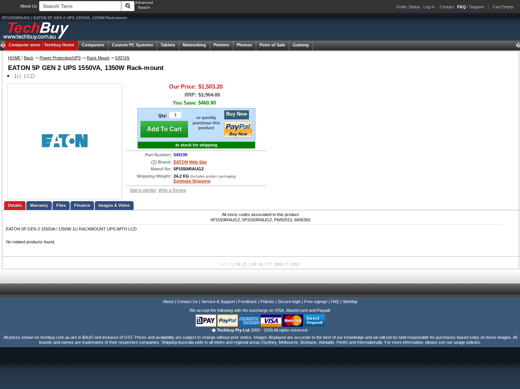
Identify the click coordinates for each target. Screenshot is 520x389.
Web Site (198, 162)
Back (28, 58)
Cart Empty (503, 7)
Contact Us (187, 301)
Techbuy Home (41, 45)
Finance (82, 205)
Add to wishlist (143, 190)
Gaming (301, 45)
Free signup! (315, 301)
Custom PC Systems (132, 45)
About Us (28, 6)
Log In (429, 7)
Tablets (168, 45)
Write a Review (172, 190)
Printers (221, 45)
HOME (14, 58)
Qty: (162, 115)
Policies (267, 301)
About (168, 301)
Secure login (289, 301)
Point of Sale (272, 45)
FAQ (335, 301)
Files (61, 205)
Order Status (408, 7)
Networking (194, 45)
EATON (122, 58)
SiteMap (350, 301)
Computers (93, 45)
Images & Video (114, 205)
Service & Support (218, 301)
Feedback (247, 301)
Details (15, 205)
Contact (447, 7)
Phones (244, 45)
